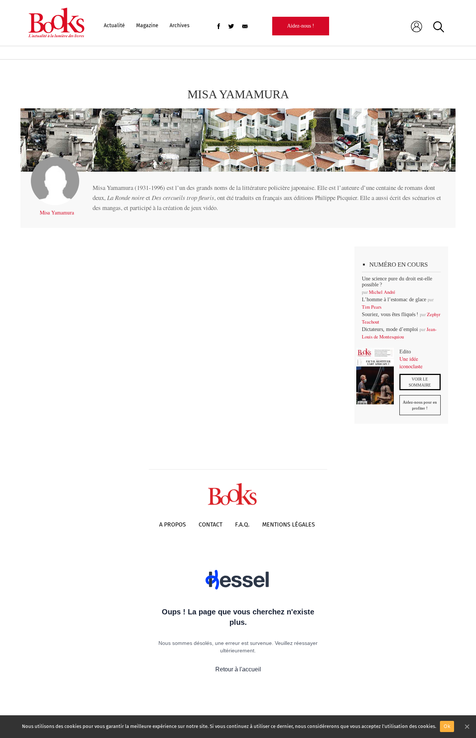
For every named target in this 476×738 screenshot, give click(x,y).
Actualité (114, 25)
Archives (180, 25)
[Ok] (466, 726)
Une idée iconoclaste (410, 362)
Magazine (147, 25)
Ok (447, 726)
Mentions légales (288, 524)
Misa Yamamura (57, 212)
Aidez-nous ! (300, 26)
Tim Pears (372, 307)
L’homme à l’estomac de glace (394, 299)
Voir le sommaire (420, 382)
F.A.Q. (242, 524)
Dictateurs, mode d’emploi (390, 329)
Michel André (382, 292)
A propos (172, 524)
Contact (210, 524)
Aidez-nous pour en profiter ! (420, 405)
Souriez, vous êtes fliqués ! (390, 314)
